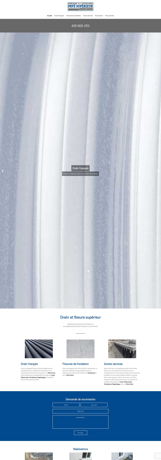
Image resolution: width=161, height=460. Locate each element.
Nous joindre (109, 16)
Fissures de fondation (73, 16)
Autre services (88, 16)
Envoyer (80, 433)
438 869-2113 (80, 26)
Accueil (49, 16)
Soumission (99, 16)
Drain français (59, 16)
